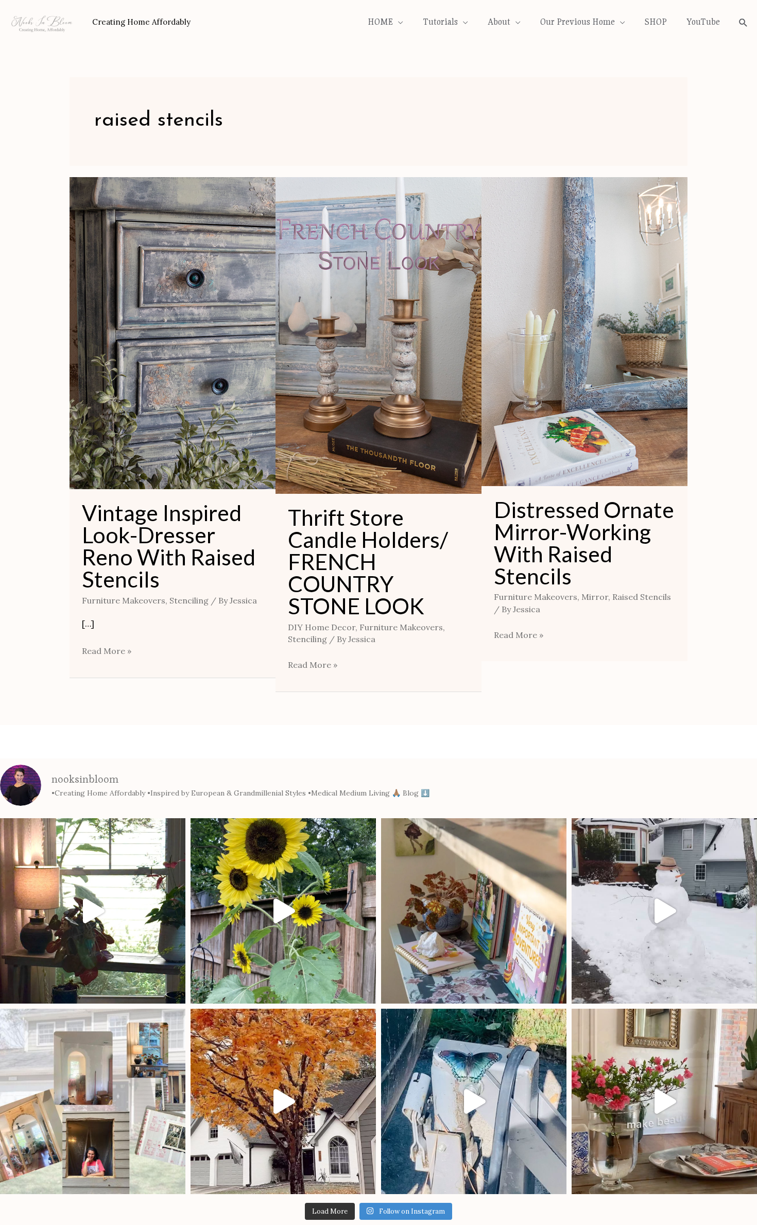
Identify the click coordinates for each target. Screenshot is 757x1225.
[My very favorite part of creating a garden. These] (283, 911)
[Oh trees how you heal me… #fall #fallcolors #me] (283, 1101)
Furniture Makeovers (123, 600)
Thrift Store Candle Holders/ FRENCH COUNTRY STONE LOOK (368, 561)
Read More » (106, 650)
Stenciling (189, 600)
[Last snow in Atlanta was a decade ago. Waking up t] (664, 911)
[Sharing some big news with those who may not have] (92, 1101)
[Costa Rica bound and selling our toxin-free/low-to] (92, 911)
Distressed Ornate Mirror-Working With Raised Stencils (584, 542)
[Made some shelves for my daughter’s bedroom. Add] (473, 911)
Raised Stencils (641, 597)
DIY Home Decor (321, 627)
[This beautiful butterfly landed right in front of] (473, 1101)
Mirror (594, 597)
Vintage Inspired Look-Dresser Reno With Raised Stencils (168, 545)
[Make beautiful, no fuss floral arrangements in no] (664, 1101)
